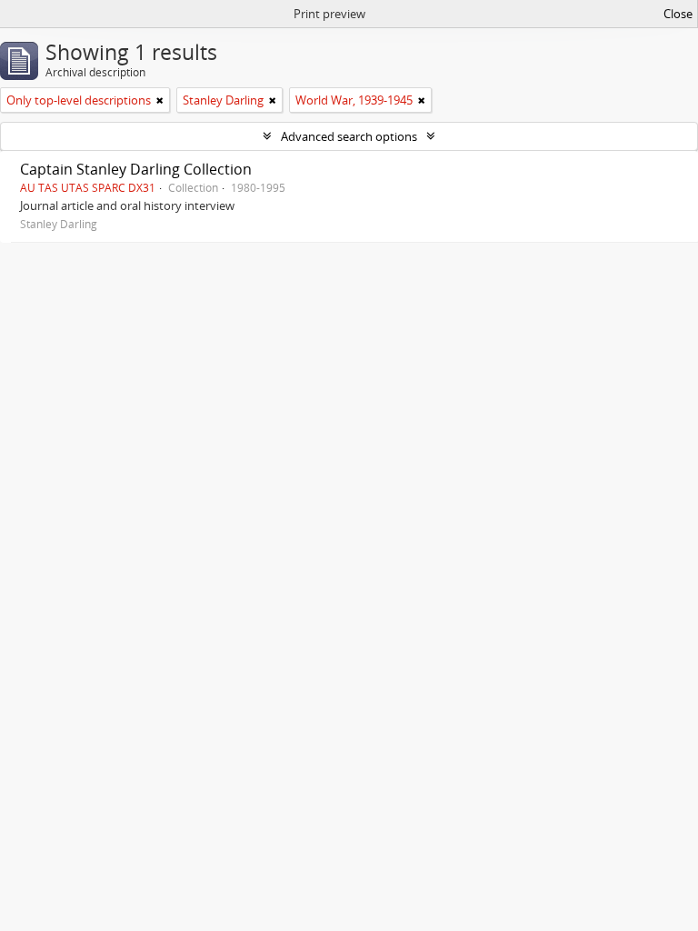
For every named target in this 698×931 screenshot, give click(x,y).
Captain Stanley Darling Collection (136, 169)
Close (678, 13)
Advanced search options (349, 136)
